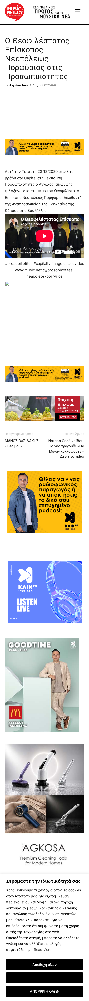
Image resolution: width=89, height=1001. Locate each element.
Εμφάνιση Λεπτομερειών (45, 978)
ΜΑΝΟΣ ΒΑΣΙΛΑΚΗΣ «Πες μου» (22, 443)
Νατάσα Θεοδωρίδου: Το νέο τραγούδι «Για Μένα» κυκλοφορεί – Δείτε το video (66, 449)
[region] (44, 937)
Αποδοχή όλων (44, 964)
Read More (42, 949)
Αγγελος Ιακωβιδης (23, 85)
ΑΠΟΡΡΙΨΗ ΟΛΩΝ (44, 991)
